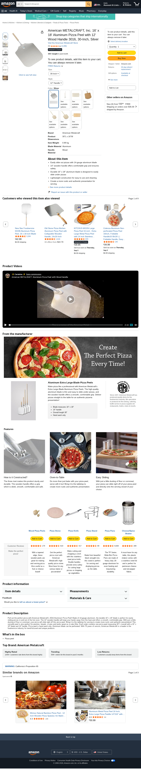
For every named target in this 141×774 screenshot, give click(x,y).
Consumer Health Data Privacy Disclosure (73, 760)
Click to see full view (27, 75)
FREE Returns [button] (54, 66)
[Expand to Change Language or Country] (67, 752)
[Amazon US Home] (34, 753)
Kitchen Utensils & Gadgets (41, 23)
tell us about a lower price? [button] (33, 602)
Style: (50, 79)
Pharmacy (91, 11)
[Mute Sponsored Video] (63, 706)
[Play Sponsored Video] (100, 695)
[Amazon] (8, 4)
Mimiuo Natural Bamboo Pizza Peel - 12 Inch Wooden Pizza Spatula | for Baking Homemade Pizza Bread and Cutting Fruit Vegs (47, 714)
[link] (26, 231)
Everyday (102, 11)
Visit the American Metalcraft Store (63, 43)
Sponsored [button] (6, 676)
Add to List (113, 88)
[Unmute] (136, 325)
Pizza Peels (74, 23)
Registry (72, 11)
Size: (50, 69)
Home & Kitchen (8, 23)
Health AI (13, 11)
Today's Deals (26, 11)
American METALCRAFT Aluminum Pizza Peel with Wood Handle (40, 277)
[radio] (5, 36)
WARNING (9, 666)
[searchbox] (54, 4)
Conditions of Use (36, 760)
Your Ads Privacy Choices (100, 760)
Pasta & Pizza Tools (60, 23)
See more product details (61, 187)
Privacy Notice (50, 760)
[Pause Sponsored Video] (63, 701)
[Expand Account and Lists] (119, 5)
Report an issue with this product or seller (69, 192)
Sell (64, 11)
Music (81, 11)
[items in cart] (136, 4)
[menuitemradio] (131, 325)
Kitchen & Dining (23, 23)
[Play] (5, 325)
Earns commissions (33, 274)
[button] (4, 11)
